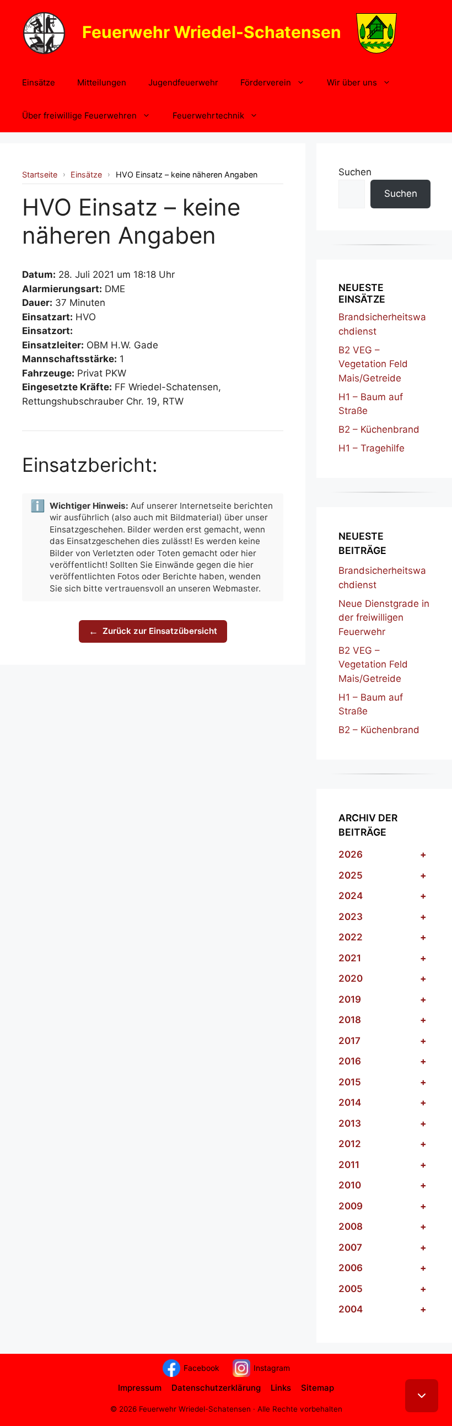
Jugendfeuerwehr (183, 82)
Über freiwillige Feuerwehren (79, 115)
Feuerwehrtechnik (208, 115)
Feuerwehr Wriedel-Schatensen (211, 31)
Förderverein (265, 82)
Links (281, 1387)
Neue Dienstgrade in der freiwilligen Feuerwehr (383, 617)
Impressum (140, 1387)
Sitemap (317, 1387)
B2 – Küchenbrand (378, 429)
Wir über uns (352, 82)
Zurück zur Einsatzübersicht (153, 631)
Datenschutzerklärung (216, 1387)
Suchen (355, 171)
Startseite (39, 174)
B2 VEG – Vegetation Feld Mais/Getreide (373, 364)
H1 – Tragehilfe (371, 448)
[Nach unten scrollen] (421, 1395)
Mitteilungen (101, 82)
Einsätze (38, 82)
